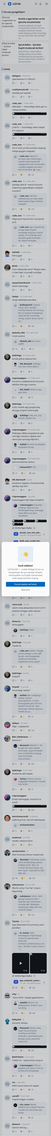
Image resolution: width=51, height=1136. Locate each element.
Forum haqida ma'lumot (25, 584)
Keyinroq (25, 590)
